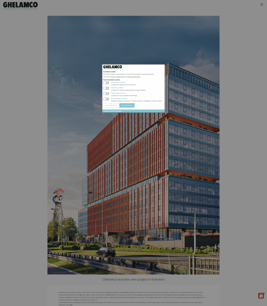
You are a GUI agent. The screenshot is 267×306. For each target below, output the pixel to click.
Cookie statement (133, 77)
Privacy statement (117, 77)
